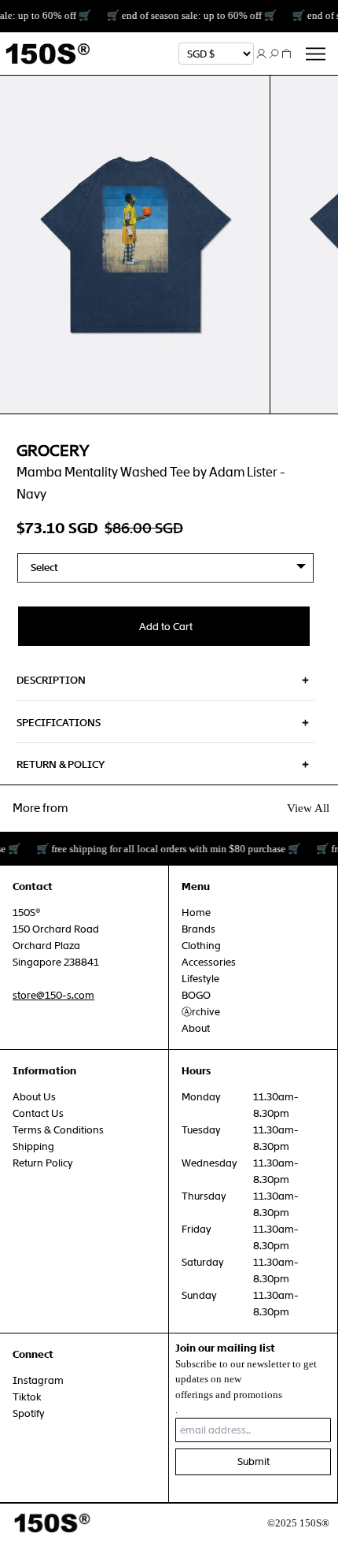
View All (308, 808)
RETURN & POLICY (61, 764)
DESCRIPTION (51, 680)
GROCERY (53, 450)
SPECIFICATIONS (59, 722)
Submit (253, 1461)
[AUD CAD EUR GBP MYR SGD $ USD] (216, 54)
